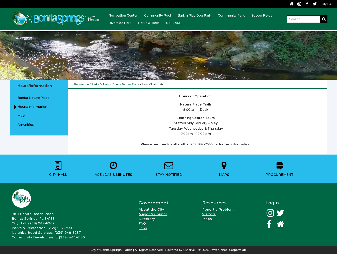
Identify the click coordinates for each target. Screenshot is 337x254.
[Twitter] (315, 4)
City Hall (327, 3)
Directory (147, 219)
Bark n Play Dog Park (194, 15)
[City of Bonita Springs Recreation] (55, 26)
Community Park (231, 15)
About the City (151, 209)
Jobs (143, 228)
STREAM (173, 23)
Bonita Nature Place (125, 84)
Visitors (209, 214)
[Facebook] (307, 4)
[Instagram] (299, 4)
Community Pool (157, 15)
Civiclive (189, 250)
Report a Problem (218, 209)
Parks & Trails (149, 23)
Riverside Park (120, 23)
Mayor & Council (153, 214)
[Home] (291, 4)
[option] (58, 168)
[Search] (323, 19)
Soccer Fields (261, 15)
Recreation (81, 84)
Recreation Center (123, 15)
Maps (207, 219)
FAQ (142, 223)
